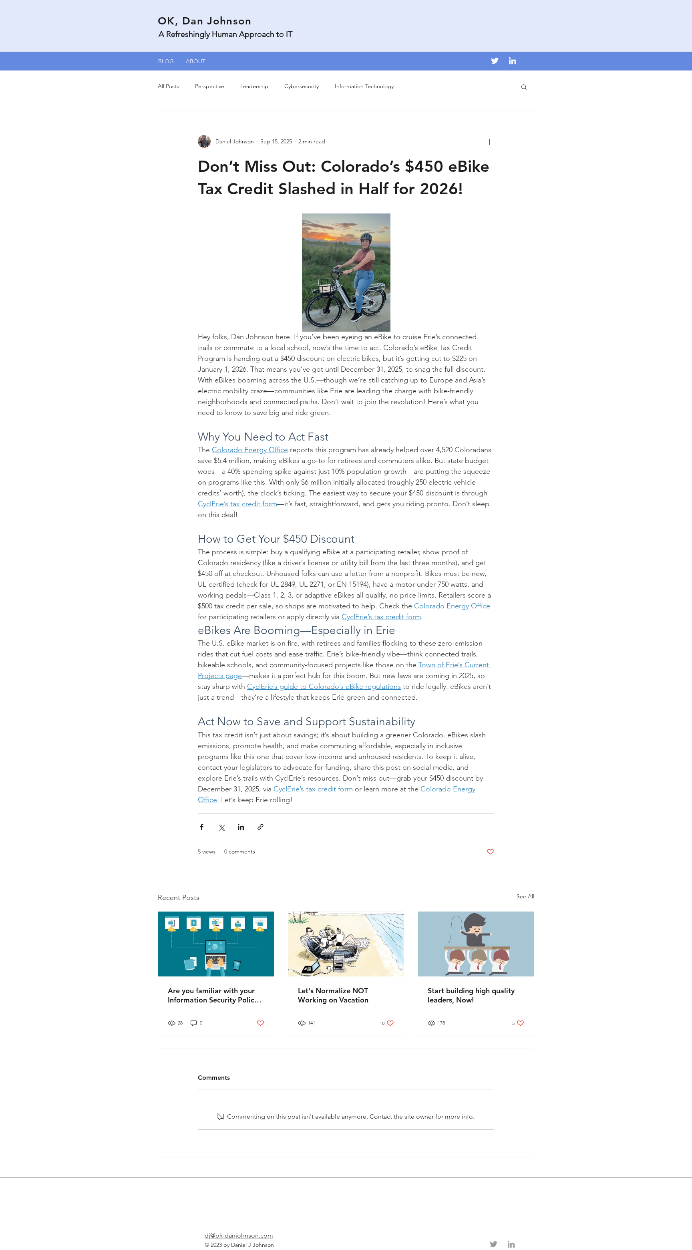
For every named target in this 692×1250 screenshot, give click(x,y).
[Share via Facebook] (201, 827)
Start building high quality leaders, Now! (471, 995)
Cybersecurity (301, 86)
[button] (524, 86)
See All (525, 896)
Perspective (209, 86)
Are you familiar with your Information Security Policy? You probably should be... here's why (215, 995)
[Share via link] (260, 827)
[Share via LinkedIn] (241, 827)
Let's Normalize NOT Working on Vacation (333, 995)
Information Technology (364, 86)
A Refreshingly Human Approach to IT (225, 34)
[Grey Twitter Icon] (494, 1244)
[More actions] (489, 141)
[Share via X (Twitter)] (221, 827)
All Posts (168, 86)
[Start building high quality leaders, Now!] (476, 944)
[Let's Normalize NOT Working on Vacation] (346, 944)
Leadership (254, 86)
